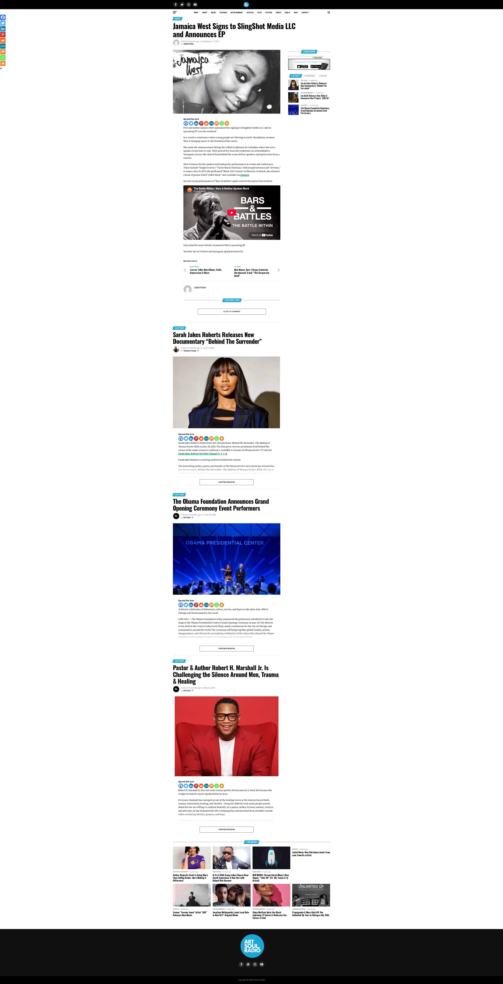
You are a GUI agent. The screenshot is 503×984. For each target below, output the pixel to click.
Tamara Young (189, 351)
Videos (278, 12)
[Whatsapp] (221, 123)
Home (196, 12)
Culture (268, 12)
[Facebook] (186, 123)
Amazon (244, 174)
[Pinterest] (201, 123)
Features (223, 12)
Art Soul (186, 517)
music (213, 12)
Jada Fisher (188, 44)
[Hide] (1, 69)
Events (287, 12)
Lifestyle (250, 12)
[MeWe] (211, 123)
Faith (259, 12)
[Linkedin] (196, 123)
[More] (227, 123)
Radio (204, 12)
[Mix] (216, 123)
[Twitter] (191, 123)
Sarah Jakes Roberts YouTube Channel (197, 453)
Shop (296, 12)
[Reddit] (206, 123)
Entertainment (237, 12)
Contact (305, 12)
